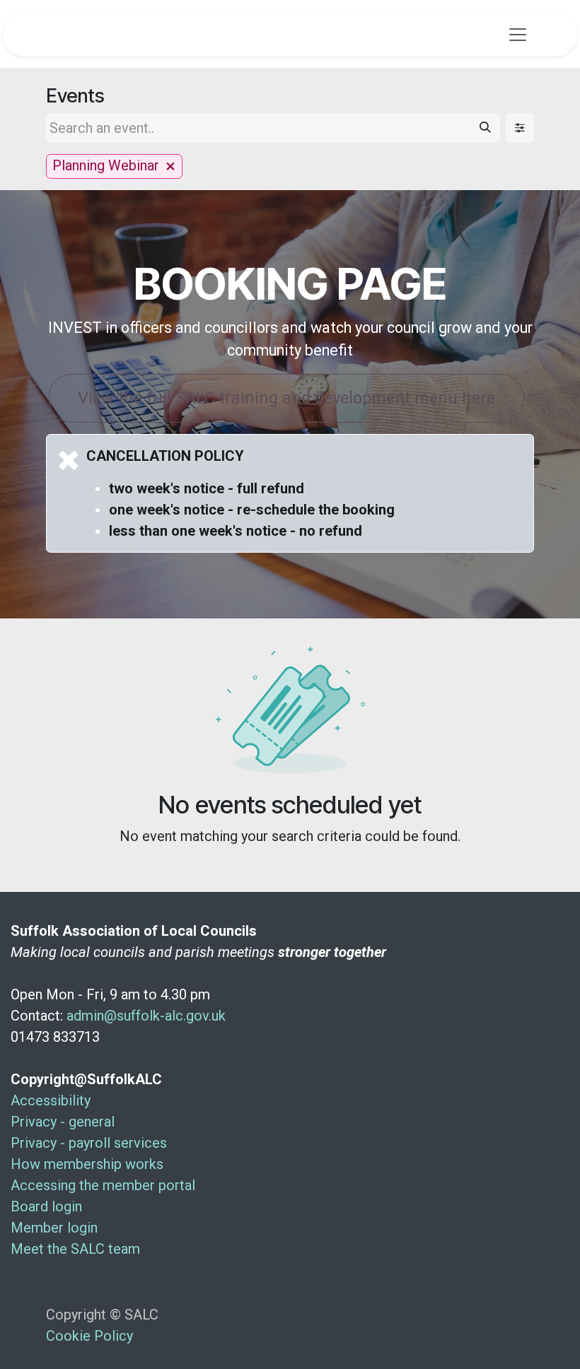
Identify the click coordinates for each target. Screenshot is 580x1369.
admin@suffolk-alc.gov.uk (146, 1015)
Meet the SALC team (75, 1248)
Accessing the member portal (103, 1185)
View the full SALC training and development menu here (286, 398)
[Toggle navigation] (517, 34)
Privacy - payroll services (89, 1142)
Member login (54, 1227)
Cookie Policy (89, 1335)
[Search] (485, 128)
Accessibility (51, 1100)
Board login (46, 1206)
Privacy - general (63, 1121)
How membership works (87, 1164)
